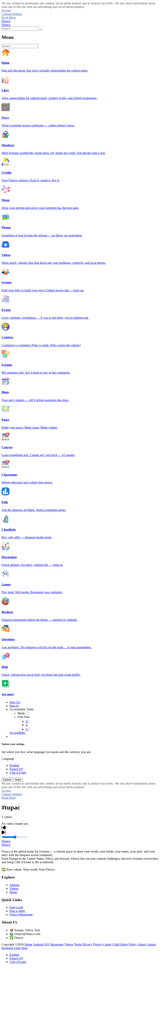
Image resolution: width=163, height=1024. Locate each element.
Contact (151, 944)
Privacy (87, 944)
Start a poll (16, 907)
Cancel (7, 779)
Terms (78, 944)
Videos (14, 888)
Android (38, 944)
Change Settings (12, 14)
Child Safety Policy (124, 944)
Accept (6, 10)
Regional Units (11, 948)
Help (24, 948)
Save (18, 779)
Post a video (17, 911)
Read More (9, 17)
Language (8, 758)
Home (28, 944)
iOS (46, 944)
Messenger (57, 944)
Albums (14, 885)
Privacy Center (102, 944)
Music (13, 892)
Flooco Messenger (21, 914)
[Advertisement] (81, 994)
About (141, 944)
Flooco (6, 21)
